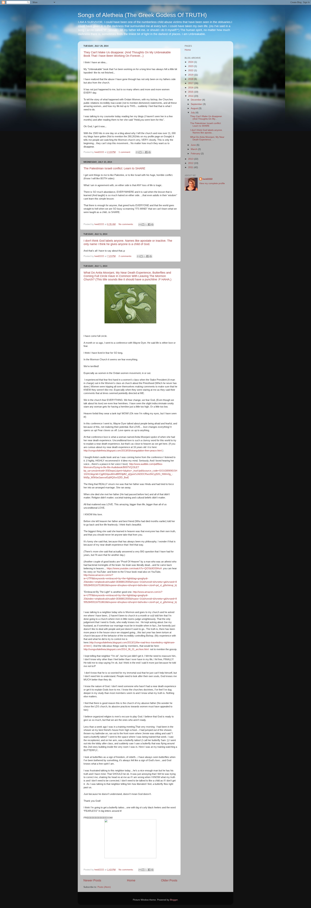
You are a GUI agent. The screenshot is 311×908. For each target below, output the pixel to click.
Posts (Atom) (104, 887)
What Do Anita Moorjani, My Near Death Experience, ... (207, 138)
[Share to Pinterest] (149, 152)
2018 (191, 79)
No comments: (126, 224)
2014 (191, 96)
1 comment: (125, 152)
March (194, 149)
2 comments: (125, 256)
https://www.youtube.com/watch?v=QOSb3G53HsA (134, 568)
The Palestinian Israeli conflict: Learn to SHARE (114, 168)
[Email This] (137, 152)
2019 (191, 75)
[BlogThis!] (140, 152)
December (196, 100)
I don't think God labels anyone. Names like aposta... (206, 131)
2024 (191, 62)
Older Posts (169, 880)
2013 (191, 159)
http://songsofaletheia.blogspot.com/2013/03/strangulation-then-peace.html (123, 450)
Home (131, 880)
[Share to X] (143, 152)
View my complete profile (212, 183)
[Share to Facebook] (146, 152)
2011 (191, 167)
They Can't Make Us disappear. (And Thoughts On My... (206, 117)
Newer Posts (92, 880)
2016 (191, 87)
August (195, 108)
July (193, 112)
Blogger (174, 900)
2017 (191, 83)
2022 (191, 70)
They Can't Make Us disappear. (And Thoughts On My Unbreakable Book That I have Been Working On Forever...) (127, 54)
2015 (191, 92)
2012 (191, 163)
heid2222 (207, 179)
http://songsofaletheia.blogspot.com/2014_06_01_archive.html (116, 649)
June (193, 145)
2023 (191, 66)
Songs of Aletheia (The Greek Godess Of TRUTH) (142, 15)
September (197, 104)
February (196, 153)
